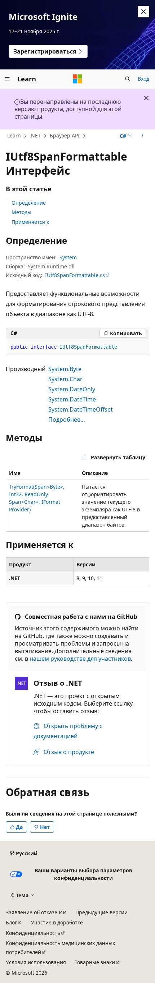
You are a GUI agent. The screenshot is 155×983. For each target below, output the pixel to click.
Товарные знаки (95, 962)
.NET (35, 135)
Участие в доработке (57, 922)
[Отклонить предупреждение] (143, 11)
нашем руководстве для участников (80, 659)
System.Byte (64, 369)
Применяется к (30, 221)
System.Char (65, 379)
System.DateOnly (71, 389)
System (68, 257)
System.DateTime (72, 399)
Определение (29, 202)
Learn (14, 135)
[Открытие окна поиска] (127, 78)
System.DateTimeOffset (80, 409)
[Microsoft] (77, 79)
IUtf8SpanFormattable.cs (75, 275)
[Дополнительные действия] (143, 136)
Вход (143, 78)
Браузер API (65, 135)
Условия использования (36, 962)
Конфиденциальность (33, 932)
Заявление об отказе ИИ (36, 912)
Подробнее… (66, 420)
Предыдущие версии (101, 912)
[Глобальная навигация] (7, 78)
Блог (11, 922)
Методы (21, 212)
